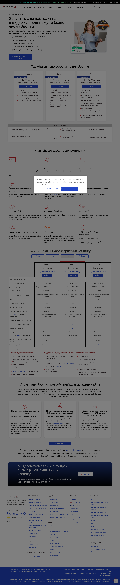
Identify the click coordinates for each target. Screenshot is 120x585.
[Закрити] (85, 177)
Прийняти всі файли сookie (69, 188)
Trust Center (59, 184)
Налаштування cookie (53, 188)
